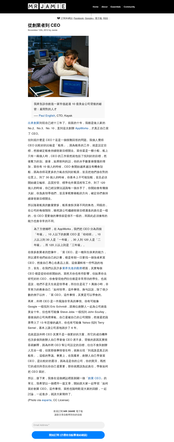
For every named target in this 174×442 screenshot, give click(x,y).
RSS (105, 18)
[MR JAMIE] (47, 6)
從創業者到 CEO (44, 25)
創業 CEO (94, 378)
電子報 (98, 18)
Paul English (47, 115)
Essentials (116, 6)
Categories (98, 14)
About (105, 6)
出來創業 (33, 123)
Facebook (79, 18)
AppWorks (82, 128)
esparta (47, 400)
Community (129, 6)
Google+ (89, 18)
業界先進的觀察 (72, 268)
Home (95, 6)
